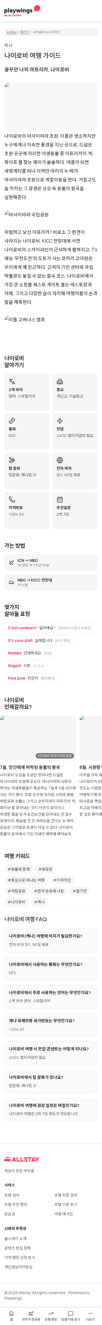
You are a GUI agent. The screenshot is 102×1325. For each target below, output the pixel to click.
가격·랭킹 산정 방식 (19, 1257)
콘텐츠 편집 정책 (17, 1248)
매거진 (24, 32)
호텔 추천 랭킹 (15, 1204)
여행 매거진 (63, 1214)
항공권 (9, 1214)
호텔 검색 (11, 1195)
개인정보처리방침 (18, 1267)
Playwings (13, 1298)
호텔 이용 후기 (65, 1204)
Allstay (12, 32)
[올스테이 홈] (22, 11)
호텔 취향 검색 (65, 1195)
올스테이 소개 (15, 1238)
